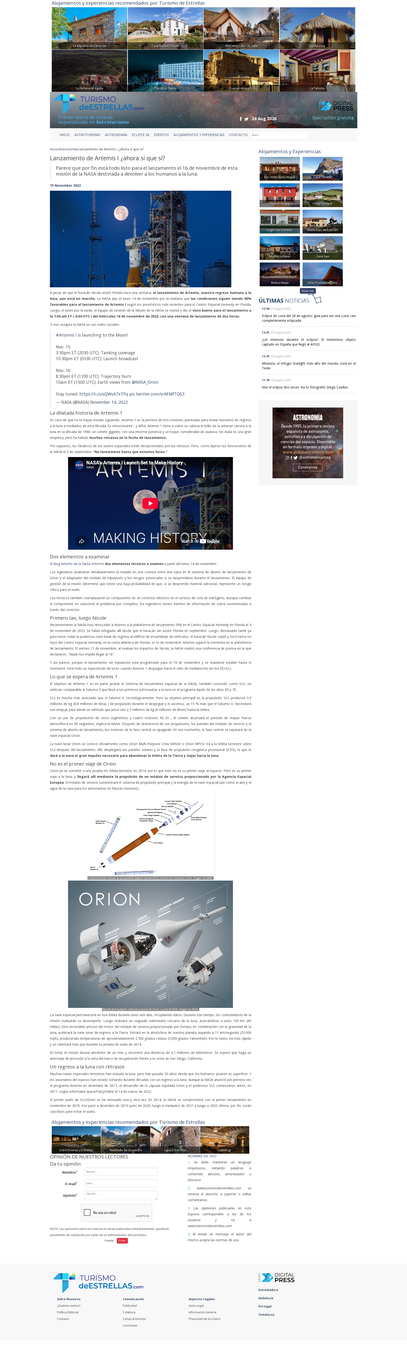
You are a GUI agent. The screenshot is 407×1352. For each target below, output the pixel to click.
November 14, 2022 (109, 402)
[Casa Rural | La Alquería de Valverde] (89, 27)
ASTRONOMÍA (116, 134)
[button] (65, 234)
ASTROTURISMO (87, 134)
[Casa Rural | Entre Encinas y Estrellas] (76, 1139)
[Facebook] (241, 119)
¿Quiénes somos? (68, 1306)
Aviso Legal (196, 1306)
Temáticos (266, 1315)
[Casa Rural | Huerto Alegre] (280, 195)
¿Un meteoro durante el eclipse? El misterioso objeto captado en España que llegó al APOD (309, 341)
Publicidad (130, 1306)
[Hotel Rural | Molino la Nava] (280, 247)
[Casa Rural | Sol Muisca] (317, 27)
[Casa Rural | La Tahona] (317, 70)
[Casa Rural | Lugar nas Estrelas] (280, 221)
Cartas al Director (134, 1319)
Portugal (265, 1306)
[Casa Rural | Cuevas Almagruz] (241, 70)
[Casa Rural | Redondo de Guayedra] (126, 1139)
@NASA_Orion (145, 382)
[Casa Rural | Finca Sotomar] (322, 195)
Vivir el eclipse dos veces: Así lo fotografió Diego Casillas (305, 387)
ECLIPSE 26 (140, 134)
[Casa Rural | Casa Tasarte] (322, 168)
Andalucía (266, 1298)
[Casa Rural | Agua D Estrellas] (175, 1139)
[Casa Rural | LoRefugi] (224, 1139)
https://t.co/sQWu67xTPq (103, 394)
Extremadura (268, 1290)
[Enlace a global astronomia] (307, 443)
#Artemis (65, 335)
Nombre (69, 1172)
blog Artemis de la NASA (72, 563)
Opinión (70, 1195)
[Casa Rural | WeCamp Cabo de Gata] (241, 27)
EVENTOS (161, 134)
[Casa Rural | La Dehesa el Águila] (89, 70)
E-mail (71, 1183)
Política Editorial (67, 1312)
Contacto (63, 1319)
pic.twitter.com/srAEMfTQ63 (156, 394)
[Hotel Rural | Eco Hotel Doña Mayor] (280, 168)
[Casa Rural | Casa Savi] (322, 247)
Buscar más (308, 291)
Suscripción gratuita (333, 117)
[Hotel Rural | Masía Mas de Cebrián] (322, 221)
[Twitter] (246, 119)
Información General (202, 1312)
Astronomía (68, 149)
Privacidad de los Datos (204, 1319)
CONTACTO (238, 134)
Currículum (130, 1325)
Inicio (65, 134)
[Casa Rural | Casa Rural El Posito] (166, 27)
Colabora (129, 1312)
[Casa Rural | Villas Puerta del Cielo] (322, 274)
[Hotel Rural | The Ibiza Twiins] (166, 70)
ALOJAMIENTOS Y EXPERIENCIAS (199, 134)
